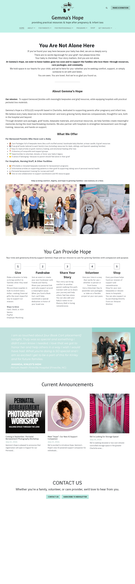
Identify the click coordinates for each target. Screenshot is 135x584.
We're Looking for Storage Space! (104, 436)
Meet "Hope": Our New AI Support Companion (62, 437)
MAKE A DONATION (120, 8)
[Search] (106, 8)
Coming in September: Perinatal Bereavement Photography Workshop (22, 437)
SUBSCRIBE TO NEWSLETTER (75, 497)
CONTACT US (53, 497)
